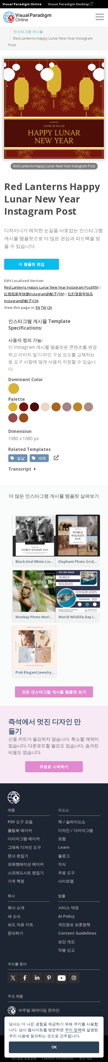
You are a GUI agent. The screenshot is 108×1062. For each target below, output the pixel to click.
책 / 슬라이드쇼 (71, 821)
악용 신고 (66, 950)
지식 (62, 864)
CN (49, 307)
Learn (64, 847)
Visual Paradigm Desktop (69, 4)
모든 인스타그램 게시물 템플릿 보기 (54, 691)
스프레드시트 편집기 (26, 872)
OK (54, 1047)
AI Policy (66, 916)
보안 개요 (66, 941)
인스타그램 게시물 (28, 31)
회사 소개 (16, 907)
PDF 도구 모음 (20, 821)
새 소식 (14, 916)
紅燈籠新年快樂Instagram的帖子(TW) (34, 293)
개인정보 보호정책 (74, 924)
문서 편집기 (18, 855)
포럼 (62, 838)
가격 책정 (16, 881)
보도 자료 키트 (20, 924)
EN (38, 307)
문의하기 (15, 933)
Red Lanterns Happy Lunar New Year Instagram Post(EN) (51, 287)
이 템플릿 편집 (32, 264)
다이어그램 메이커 (24, 838)
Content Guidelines (77, 933)
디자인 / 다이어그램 (75, 830)
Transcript (19, 469)
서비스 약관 (68, 907)
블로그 (64, 855)
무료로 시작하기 (54, 766)
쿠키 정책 (73, 1029)
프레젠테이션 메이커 (26, 864)
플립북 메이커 (20, 830)
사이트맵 (66, 881)
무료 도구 (66, 872)
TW (43, 307)
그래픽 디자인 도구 (24, 847)
